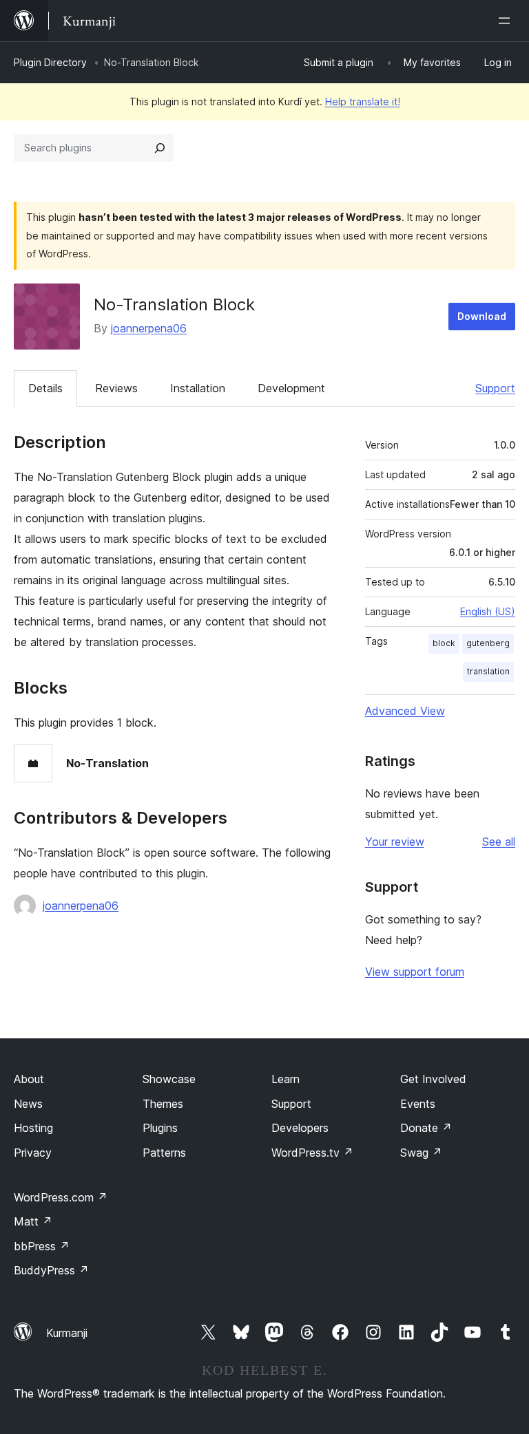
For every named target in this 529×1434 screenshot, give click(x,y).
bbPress (42, 1246)
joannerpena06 (149, 328)
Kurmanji (66, 1333)
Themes (163, 1104)
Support (495, 388)
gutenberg (488, 643)
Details (45, 388)
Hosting (33, 1128)
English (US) (487, 611)
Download (481, 316)
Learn (285, 1079)
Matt (33, 1221)
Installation (197, 388)
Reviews (116, 388)
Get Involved (433, 1079)
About (29, 1079)
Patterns (164, 1152)
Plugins (160, 1128)
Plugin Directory (50, 62)
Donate (426, 1128)
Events (417, 1104)
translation (488, 671)
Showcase (169, 1079)
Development (291, 388)
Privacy (33, 1152)
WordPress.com (60, 1197)
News (28, 1104)
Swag (421, 1152)
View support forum (414, 971)
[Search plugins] (160, 148)
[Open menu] (507, 20)
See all (498, 841)
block (444, 643)
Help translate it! (362, 101)
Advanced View (405, 711)
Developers (300, 1128)
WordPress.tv (312, 1152)
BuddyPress (51, 1270)
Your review (394, 841)
